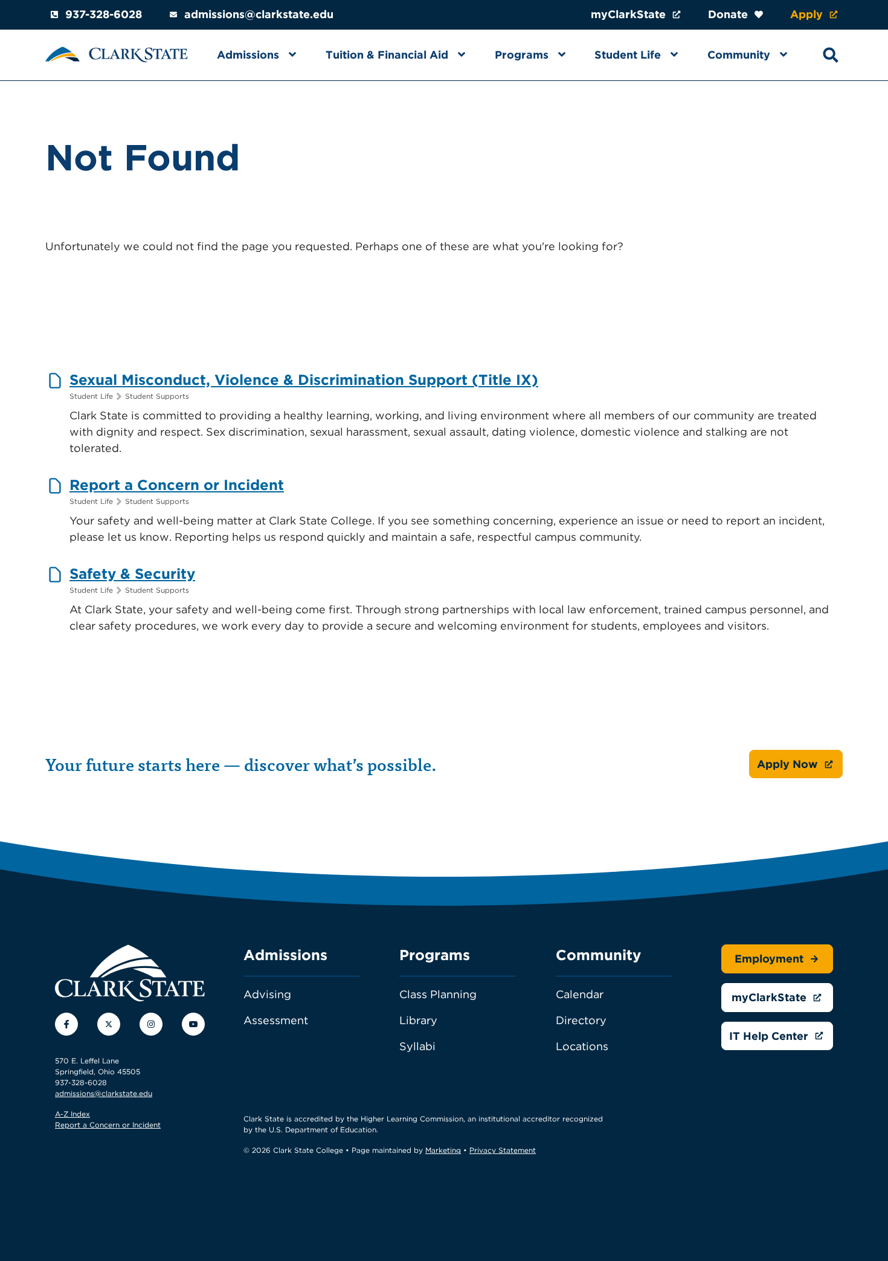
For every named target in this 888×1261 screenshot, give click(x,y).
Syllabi (417, 1046)
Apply (806, 14)
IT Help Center (768, 1036)
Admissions (248, 54)
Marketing (443, 1150)
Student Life (627, 54)
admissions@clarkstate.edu (258, 14)
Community (738, 54)
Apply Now (787, 764)
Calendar (579, 994)
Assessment (275, 1020)
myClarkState (628, 14)
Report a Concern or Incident (176, 485)
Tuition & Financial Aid (387, 54)
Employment (769, 958)
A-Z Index (72, 1113)
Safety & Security (132, 573)
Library (418, 1020)
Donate (728, 14)
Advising (267, 994)
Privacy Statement (502, 1150)
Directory (581, 1020)
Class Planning (438, 994)
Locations (582, 1046)
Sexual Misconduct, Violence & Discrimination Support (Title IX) (303, 380)
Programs (522, 54)
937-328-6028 (103, 14)
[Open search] (831, 55)
